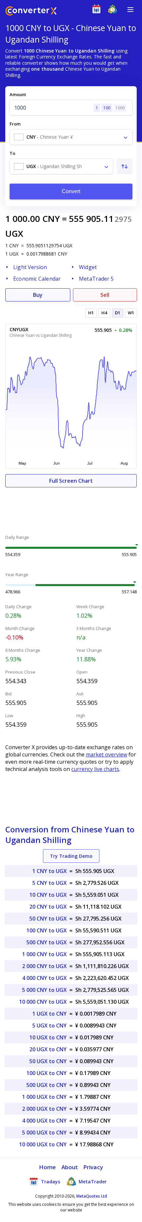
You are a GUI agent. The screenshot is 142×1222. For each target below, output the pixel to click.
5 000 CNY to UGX (44, 990)
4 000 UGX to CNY (44, 1120)
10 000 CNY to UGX (43, 1001)
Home (47, 1167)
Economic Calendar (37, 278)
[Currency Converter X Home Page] (31, 11)
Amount (18, 94)
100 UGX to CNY (46, 1073)
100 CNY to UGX (46, 930)
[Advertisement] (71, 507)
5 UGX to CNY (49, 1025)
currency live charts (95, 769)
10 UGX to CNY (48, 1037)
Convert (71, 191)
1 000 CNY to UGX (44, 954)
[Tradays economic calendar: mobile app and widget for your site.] (97, 10)
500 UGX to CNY (46, 1085)
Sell (104, 294)
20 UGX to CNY (48, 1049)
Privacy (93, 1167)
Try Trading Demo (71, 856)
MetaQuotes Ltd (91, 1196)
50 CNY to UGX (48, 918)
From (15, 124)
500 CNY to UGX (46, 942)
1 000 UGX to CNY (44, 1096)
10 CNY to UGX (48, 894)
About (69, 1167)
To (12, 153)
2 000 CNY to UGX (44, 966)
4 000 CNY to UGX (44, 978)
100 (106, 108)
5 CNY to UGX (49, 883)
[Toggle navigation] (130, 10)
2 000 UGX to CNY (44, 1108)
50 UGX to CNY (48, 1061)
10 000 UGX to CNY (43, 1144)
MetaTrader (92, 1181)
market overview (106, 754)
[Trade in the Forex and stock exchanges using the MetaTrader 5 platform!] (114, 10)
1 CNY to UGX (49, 871)
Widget (88, 267)
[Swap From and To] (124, 166)
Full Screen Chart (71, 480)
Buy (38, 294)
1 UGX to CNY (49, 1013)
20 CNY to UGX (48, 906)
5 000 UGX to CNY (44, 1132)
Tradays (50, 1181)
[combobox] (71, 137)
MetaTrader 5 (96, 278)
